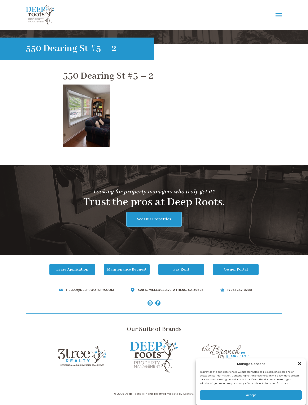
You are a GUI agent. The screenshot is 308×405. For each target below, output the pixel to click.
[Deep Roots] (130, 15)
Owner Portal (236, 269)
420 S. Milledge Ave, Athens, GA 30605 (170, 290)
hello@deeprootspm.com (90, 290)
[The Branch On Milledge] (226, 355)
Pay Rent (181, 269)
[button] (300, 364)
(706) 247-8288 (239, 290)
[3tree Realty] (82, 355)
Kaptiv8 (188, 393)
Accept (251, 395)
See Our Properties (154, 219)
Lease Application (72, 269)
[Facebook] (158, 303)
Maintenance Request (126, 269)
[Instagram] (150, 303)
